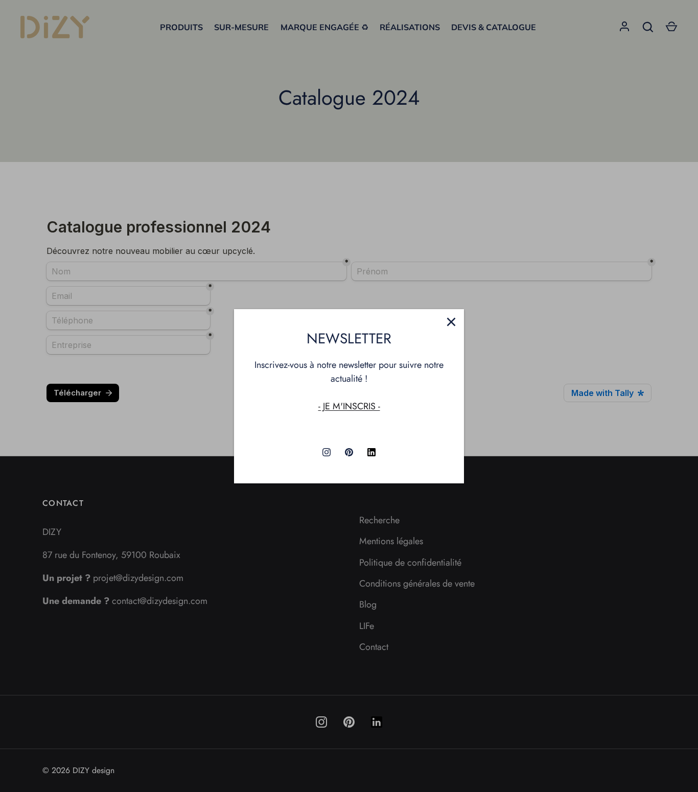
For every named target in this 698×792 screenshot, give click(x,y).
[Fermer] (451, 322)
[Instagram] (326, 452)
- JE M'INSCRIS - (349, 406)
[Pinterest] (349, 452)
